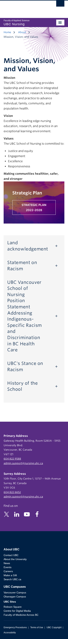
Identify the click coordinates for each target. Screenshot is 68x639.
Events (7, 567)
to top (56, 629)
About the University (15, 559)
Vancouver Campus (15, 592)
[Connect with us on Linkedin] (17, 514)
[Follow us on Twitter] (6, 514)
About (22, 32)
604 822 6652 (12, 492)
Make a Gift (10, 575)
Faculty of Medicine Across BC (21, 614)
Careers (8, 571)
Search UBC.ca (12, 579)
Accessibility (10, 632)
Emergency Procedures (15, 627)
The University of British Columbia (25, 7)
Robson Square (13, 606)
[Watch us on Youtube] (27, 514)
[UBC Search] (60, 5)
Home (7, 32)
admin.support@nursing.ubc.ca (23, 463)
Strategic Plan (27, 193)
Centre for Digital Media (17, 610)
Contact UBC (11, 555)
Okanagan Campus (15, 596)
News (7, 563)
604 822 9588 (12, 458)
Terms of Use (36, 627)
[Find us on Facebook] (37, 514)
